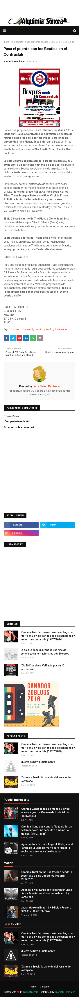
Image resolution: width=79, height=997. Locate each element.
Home (33, 986)
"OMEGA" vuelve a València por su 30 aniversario (42, 667)
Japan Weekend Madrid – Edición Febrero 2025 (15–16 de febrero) (46, 909)
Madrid (49, 329)
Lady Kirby (40, 329)
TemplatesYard (30, 992)
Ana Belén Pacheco (14, 61)
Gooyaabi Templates (65, 992)
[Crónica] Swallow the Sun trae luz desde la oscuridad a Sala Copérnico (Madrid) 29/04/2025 (46, 876)
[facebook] (21, 525)
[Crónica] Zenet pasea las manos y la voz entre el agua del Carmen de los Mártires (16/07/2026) (45, 812)
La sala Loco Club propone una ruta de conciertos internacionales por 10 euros (45, 651)
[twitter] (57, 525)
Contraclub (27, 329)
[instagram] (21, 533)
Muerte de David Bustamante (38, 761)
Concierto (16, 329)
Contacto (44, 986)
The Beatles (17, 42)
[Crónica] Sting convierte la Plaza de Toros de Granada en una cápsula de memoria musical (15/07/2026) (46, 830)
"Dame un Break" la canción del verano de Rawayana (46, 779)
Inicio (6, 42)
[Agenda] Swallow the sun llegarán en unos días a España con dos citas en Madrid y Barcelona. (46, 893)
